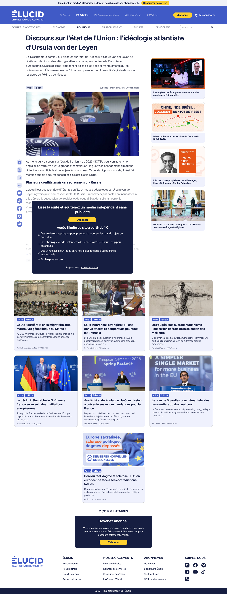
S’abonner (82, 219)
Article (29, 88)
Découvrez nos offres (155, 3)
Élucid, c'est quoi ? (72, 574)
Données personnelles (114, 568)
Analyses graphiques (108, 15)
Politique (83, 27)
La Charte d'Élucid (112, 579)
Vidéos (153, 15)
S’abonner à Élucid (153, 568)
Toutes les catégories (26, 27)
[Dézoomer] (19, 186)
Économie (59, 27)
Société (138, 27)
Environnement (112, 27)
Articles (84, 15)
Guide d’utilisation (72, 579)
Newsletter (149, 563)
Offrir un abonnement (155, 579)
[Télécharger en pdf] (19, 170)
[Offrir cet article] (19, 162)
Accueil (66, 15)
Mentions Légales (112, 563)
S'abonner (113, 542)
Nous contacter (70, 563)
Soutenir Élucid (151, 574)
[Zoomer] (19, 178)
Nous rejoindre (70, 568)
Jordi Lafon (132, 87)
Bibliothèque (134, 15)
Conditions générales (114, 574)
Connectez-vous (89, 267)
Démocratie (163, 27)
